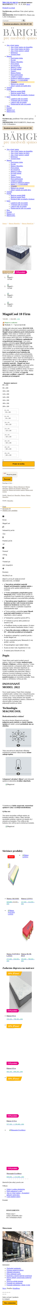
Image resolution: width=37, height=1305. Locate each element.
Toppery (13, 71)
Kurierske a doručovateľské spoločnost (19, 1276)
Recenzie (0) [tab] (6, 509)
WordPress (16, 1288)
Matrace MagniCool (27, 223)
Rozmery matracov (10, 383)
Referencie (14, 52)
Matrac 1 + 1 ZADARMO (19, 80)
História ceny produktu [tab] (9, 510)
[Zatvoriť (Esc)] (9, 1292)
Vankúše (9, 87)
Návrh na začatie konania (15, 1281)
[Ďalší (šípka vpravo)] (5, 1294)
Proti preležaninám (17, 75)
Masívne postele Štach (18, 93)
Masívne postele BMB (18, 91)
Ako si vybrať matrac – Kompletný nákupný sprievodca (18, 1194)
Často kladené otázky (13, 1197)
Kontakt (9, 108)
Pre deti (13, 60)
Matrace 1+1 (11, 110)
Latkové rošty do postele (19, 102)
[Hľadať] (23, 20)
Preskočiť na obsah (8, 8)
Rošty (8, 97)
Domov (4, 223)
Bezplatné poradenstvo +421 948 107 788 (18, 24)
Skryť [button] (28, 4)
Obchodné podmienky (14, 1268)
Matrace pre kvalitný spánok (17, 490)
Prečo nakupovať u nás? (14, 1191)
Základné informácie (13, 1272)
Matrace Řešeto (16, 73)
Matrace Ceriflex (16, 67)
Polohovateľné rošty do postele (21, 104)
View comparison (10, 1303)
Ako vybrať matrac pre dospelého (22, 47)
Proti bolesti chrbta (17, 58)
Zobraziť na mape (12, 1224)
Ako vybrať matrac (13, 45)
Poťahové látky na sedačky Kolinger (22, 95)
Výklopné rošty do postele (19, 100)
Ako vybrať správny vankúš (20, 51)
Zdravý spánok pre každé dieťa (21, 86)
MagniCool (10, 495)
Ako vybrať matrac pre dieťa (20, 49)
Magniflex (17, 495)
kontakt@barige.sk (12, 1207)
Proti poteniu (15, 64)
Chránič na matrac (17, 76)
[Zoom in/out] (3, 1292)
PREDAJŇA (11, 111)
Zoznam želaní (15, 54)
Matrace (9, 56)
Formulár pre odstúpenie (14, 1283)
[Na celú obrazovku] (5, 1292)
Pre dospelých (15, 65)
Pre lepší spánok (16, 69)
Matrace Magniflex (17, 62)
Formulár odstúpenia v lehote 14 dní (18, 1285)
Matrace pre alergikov (15, 488)
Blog (8, 106)
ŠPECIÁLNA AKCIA (10, 2)
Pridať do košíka (18, 464)
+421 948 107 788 (12, 1203)
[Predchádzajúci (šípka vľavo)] (3, 1294)
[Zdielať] (7, 1292)
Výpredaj (14, 82)
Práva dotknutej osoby (14, 1274)
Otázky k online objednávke (16, 1189)
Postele (9, 89)
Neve (4, 1288)
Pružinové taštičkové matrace (20, 78)
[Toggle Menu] (3, 42)
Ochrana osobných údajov (15, 1270)
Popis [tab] (4, 506)
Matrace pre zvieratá (17, 84)
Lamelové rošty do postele (19, 99)
